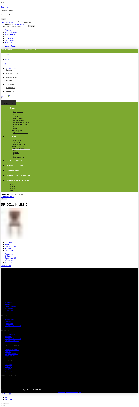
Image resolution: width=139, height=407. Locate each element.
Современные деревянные (17, 113)
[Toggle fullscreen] (6, 403)
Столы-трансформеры (17, 130)
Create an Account (21, 24)
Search (32, 26)
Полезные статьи (12, 350)
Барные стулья (18, 157)
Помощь (8, 367)
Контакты (9, 42)
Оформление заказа (13, 326)
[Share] (4, 403)
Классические (18, 120)
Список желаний (12, 341)
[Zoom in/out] (8, 403)
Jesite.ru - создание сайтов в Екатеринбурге (69, 392)
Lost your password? (9, 22)
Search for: (5, 26)
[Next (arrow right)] (4, 405)
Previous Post (6, 266)
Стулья (13, 136)
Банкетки (16, 155)
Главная (8, 30)
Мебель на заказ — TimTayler (18, 175)
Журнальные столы (20, 133)
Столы (12, 108)
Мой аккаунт (9, 55)
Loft (14, 127)
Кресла (16, 153)
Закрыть (4, 7)
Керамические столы (21, 122)
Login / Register (11, 46)
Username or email (9, 11)
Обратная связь (11, 354)
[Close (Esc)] (1, 403)
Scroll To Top (6, 394)
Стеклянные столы (20, 124)
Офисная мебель (13, 170)
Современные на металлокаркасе (18, 145)
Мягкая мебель (16, 161)
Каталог (11, 32)
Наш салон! (9, 40)
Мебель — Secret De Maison (18, 180)
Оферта (8, 369)
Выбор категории (7, 197)
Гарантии (8, 365)
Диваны (13, 191)
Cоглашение (10, 371)
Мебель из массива (15, 165)
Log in (3, 19)
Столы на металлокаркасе (18, 117)
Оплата (8, 36)
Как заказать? (10, 34)
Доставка (9, 38)
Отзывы (8, 352)
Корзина (8, 337)
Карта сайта (10, 356)
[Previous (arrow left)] (1, 405)
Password (5, 15)
